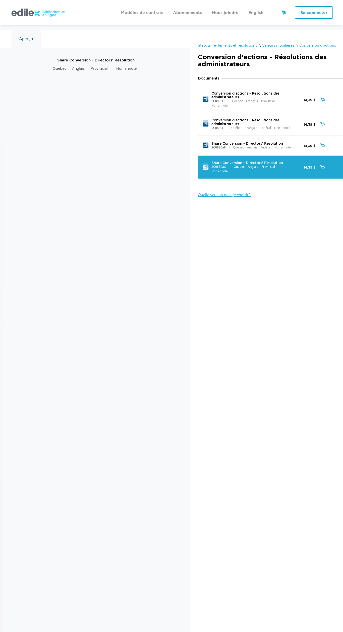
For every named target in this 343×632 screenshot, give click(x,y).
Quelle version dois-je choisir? (224, 195)
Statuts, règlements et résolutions (227, 45)
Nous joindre (225, 12)
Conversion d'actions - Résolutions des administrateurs (245, 95)
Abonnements (187, 12)
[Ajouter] (323, 100)
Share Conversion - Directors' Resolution (247, 143)
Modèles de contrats (142, 12)
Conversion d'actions (317, 45)
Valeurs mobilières (278, 45)
